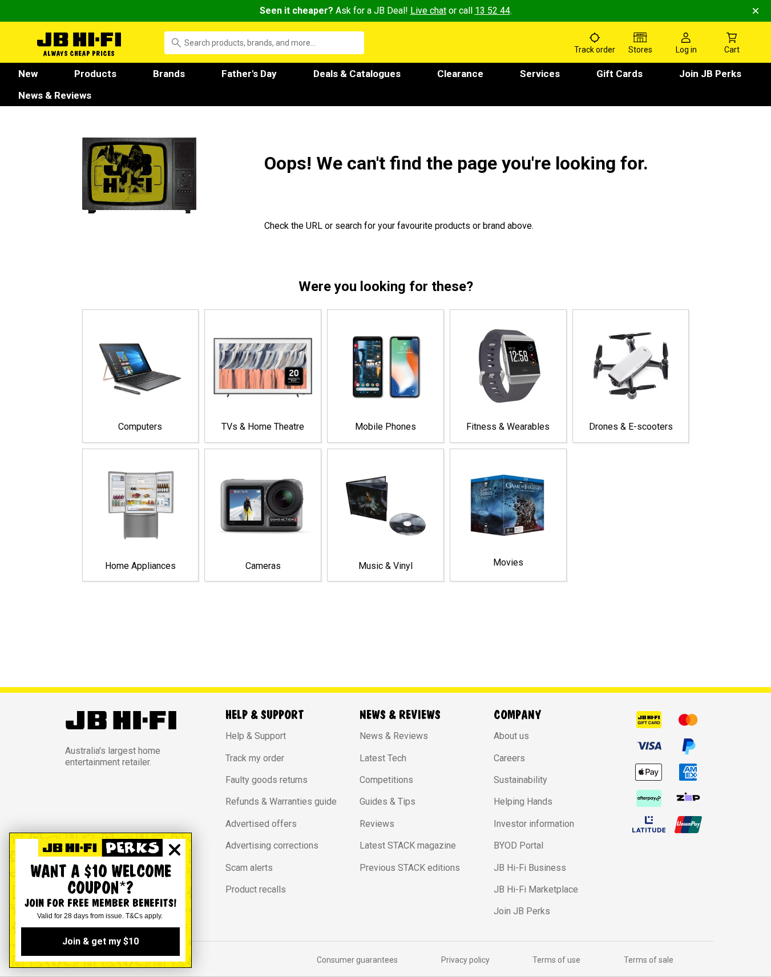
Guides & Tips (387, 801)
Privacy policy (465, 959)
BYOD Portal (518, 845)
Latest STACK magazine (408, 845)
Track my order (254, 758)
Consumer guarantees (357, 959)
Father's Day (249, 73)
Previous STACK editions (410, 867)
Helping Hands (523, 801)
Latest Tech (383, 758)
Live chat (428, 10)
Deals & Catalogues (357, 73)
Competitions (386, 779)
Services (540, 73)
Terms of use (556, 959)
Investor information (534, 823)
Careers (509, 758)
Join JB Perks (710, 73)
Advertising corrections (271, 845)
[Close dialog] (174, 849)
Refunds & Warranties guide (281, 801)
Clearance (460, 73)
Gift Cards (619, 73)
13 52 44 (492, 10)
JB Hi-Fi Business (530, 867)
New (28, 73)
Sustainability (520, 779)
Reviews (377, 823)
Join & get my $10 (100, 941)
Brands (169, 73)
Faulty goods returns (266, 779)
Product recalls (255, 889)
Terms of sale (648, 959)
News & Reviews (54, 95)
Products (95, 73)
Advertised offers (261, 823)
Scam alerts (249, 867)
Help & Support (255, 735)
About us (511, 735)
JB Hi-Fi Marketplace (536, 889)
